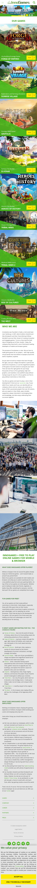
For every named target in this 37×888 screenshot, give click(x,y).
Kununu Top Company (17, 727)
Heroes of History (9, 633)
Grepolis (6, 672)
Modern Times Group (10, 778)
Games (4, 798)
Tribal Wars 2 (8, 686)
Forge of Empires (9, 639)
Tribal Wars (7, 678)
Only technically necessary (18, 882)
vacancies (23, 383)
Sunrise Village (8, 655)
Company (5, 803)
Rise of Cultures (9, 647)
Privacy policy (19, 866)
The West (7, 690)
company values (17, 729)
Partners (5, 813)
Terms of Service (19, 833)
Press (4, 818)
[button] (22, 15)
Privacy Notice (18, 836)
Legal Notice (18, 829)
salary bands (26, 747)
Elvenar (6, 661)
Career (9, 791)
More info (18, 886)
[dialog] (18, 866)
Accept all (18, 877)
